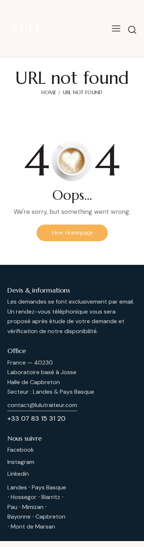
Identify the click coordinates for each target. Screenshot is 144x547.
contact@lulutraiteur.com (42, 405)
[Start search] (132, 29)
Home (48, 92)
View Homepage (72, 232)
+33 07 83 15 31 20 (36, 418)
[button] (116, 28)
